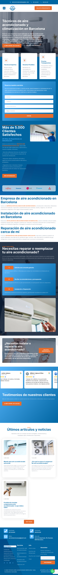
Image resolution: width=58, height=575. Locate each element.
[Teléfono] (6, 531)
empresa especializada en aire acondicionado (21, 205)
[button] (4, 8)
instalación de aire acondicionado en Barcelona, (22, 220)
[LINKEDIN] (10, 562)
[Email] (6, 537)
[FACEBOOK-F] (4, 562)
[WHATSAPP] (12, 562)
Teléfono (11, 530)
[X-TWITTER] (7, 562)
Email (10, 536)
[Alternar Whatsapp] (52, 571)
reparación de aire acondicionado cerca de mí (20, 235)
